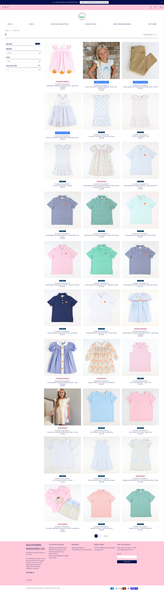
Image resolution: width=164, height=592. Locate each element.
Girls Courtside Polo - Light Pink (140, 382)
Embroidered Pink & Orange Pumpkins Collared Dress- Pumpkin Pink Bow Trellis (101, 186)
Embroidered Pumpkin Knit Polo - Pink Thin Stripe (62, 285)
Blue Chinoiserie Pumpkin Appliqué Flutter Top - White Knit (101, 87)
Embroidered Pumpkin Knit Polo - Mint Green (140, 235)
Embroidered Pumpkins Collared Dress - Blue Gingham (62, 383)
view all (37, 43)
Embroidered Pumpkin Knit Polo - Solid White (101, 333)
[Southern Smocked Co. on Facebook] (3, 7)
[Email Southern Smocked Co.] (8, 7)
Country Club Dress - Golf (140, 136)
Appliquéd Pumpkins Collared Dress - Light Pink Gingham (62, 86)
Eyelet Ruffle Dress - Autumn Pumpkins (101, 382)
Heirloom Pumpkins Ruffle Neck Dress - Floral (62, 432)
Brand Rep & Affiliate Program (59, 556)
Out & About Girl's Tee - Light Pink (140, 432)
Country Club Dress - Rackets (62, 185)
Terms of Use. (56, 588)
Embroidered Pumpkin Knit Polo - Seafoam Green (101, 285)
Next (105, 536)
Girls (9, 24)
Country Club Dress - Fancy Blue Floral (101, 136)
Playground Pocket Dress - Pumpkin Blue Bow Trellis (140, 480)
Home (6, 30)
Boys (31, 24)
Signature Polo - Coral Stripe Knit (101, 528)
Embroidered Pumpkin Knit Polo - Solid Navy (63, 333)
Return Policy (53, 554)
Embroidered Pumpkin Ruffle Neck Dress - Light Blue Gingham (140, 333)
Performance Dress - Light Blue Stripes (101, 480)
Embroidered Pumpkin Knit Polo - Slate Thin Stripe (140, 285)
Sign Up (127, 562)
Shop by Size (90, 24)
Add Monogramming (122, 24)
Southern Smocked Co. (36, 588)
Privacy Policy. (48, 588)
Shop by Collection (59, 24)
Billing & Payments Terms (57, 550)
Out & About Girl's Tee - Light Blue (101, 432)
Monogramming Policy (56, 552)
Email (119, 554)
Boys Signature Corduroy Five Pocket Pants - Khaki (140, 87)
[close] (162, 2)
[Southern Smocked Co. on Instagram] (5, 7)
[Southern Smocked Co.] (82, 16)
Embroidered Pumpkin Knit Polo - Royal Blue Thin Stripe (62, 236)
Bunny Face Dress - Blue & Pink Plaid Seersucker (62, 137)
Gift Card (152, 24)
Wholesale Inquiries (78, 548)
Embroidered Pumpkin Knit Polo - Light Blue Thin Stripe (140, 186)
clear (39, 65)
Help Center (53, 558)
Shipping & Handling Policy (58, 548)
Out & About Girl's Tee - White (62, 480)
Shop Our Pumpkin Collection (94, 2)
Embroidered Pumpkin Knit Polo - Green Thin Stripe (101, 235)
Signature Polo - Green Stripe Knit (140, 528)
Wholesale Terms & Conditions (82, 550)
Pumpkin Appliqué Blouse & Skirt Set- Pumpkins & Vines (62, 529)
